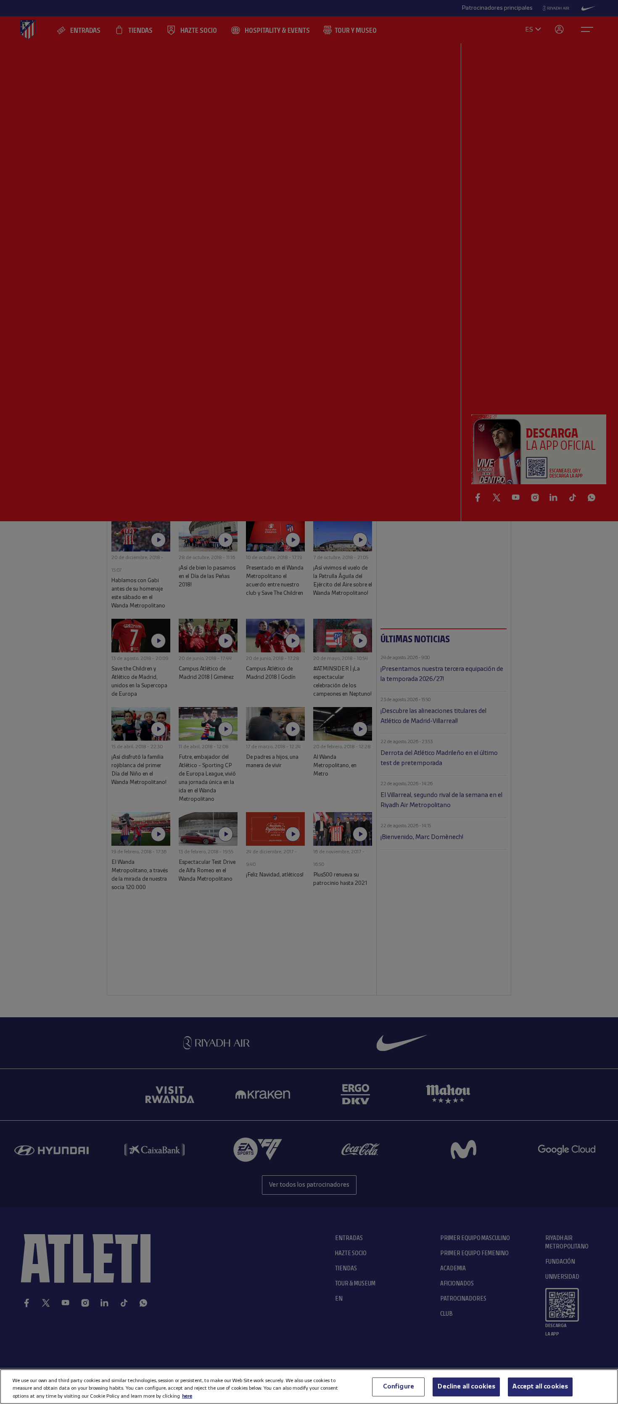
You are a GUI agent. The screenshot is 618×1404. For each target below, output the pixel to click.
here (187, 1395)
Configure (398, 1386)
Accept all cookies (540, 1386)
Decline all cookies (466, 1386)
